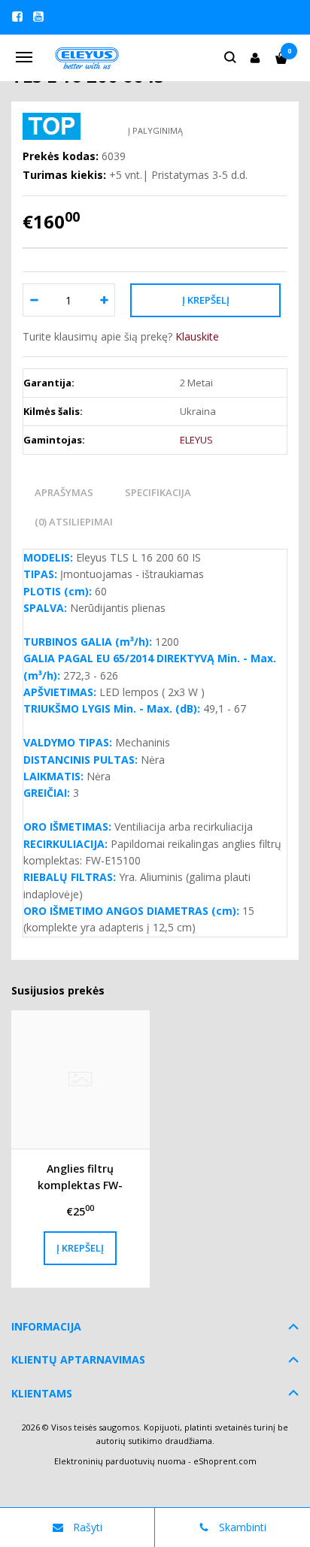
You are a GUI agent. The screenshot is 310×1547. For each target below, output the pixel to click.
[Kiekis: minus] (33, 299)
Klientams (41, 1393)
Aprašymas (64, 492)
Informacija (46, 1326)
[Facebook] (17, 16)
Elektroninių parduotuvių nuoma (120, 1461)
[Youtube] (38, 16)
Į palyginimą (155, 130)
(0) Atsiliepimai (74, 521)
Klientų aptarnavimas (78, 1359)
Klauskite (197, 336)
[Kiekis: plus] (104, 299)
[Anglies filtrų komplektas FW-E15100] (80, 1079)
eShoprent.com (225, 1461)
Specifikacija (158, 492)
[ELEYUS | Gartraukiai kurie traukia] (87, 57)
